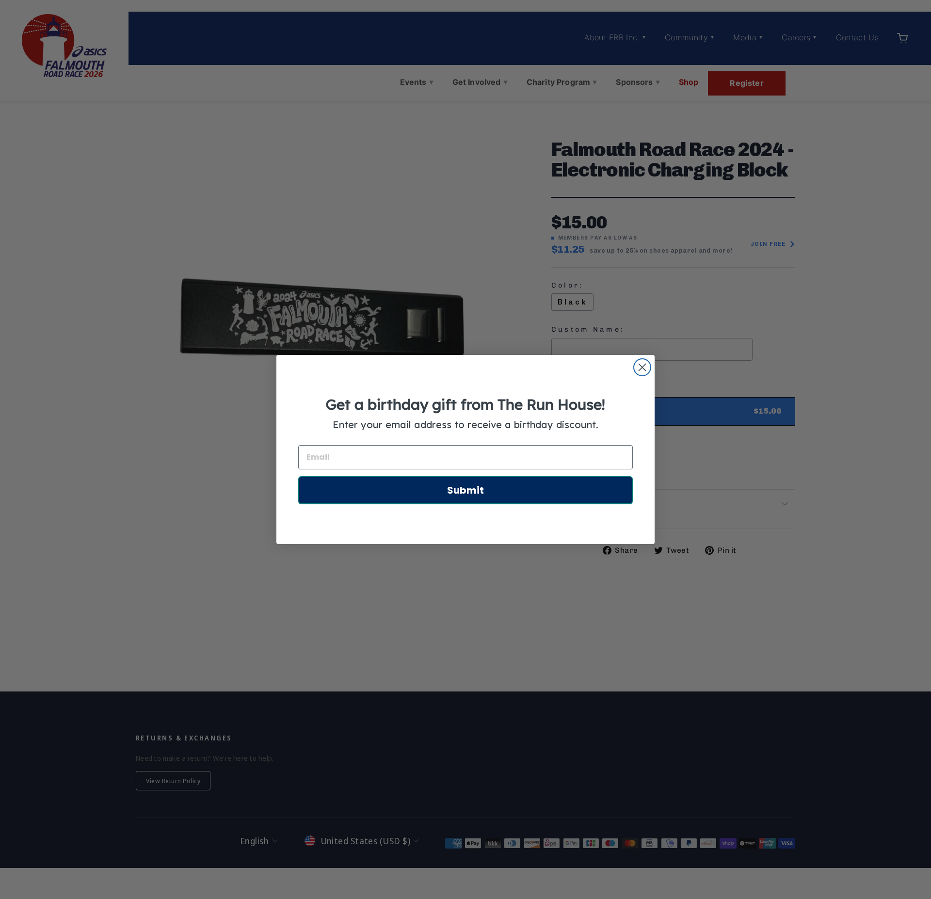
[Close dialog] (642, 367)
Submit (465, 490)
